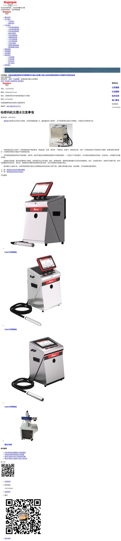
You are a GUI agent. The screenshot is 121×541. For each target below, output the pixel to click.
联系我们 (21, 81)
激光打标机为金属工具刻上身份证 (39, 75)
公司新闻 (115, 87)
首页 (10, 79)
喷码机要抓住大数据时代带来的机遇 (63, 75)
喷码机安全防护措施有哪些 (16, 170)
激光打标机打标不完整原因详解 (15, 456)
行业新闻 (16, 79)
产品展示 (7, 81)
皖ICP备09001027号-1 (14, 106)
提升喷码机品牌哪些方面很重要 (15, 452)
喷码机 (6, 121)
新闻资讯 (14, 81)
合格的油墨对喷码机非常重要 (18, 75)
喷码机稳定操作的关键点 (15, 172)
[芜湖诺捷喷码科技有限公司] (10, 6)
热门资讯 (115, 100)
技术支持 (115, 96)
